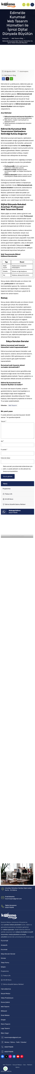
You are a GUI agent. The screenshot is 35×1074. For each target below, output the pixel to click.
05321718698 (13, 512)
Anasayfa (5, 38)
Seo (24, 1065)
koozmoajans (24, 71)
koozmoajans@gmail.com (13, 899)
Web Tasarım (13, 405)
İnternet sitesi (5, 458)
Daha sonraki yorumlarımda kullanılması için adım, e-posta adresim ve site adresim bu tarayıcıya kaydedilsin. (17, 469)
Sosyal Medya (17, 1065)
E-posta (4, 449)
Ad (2, 441)
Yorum (3, 421)
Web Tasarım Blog (17, 38)
